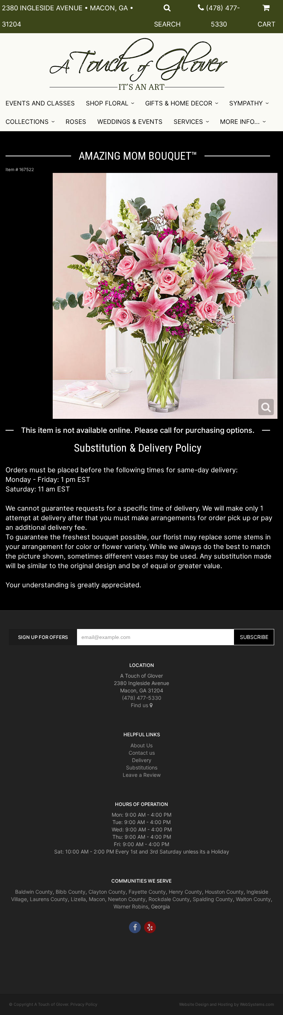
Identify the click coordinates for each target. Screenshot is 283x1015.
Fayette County (147, 892)
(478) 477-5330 (141, 698)
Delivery (141, 760)
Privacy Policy (83, 1004)
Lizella (78, 899)
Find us (140, 705)
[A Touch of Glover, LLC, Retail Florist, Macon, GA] (20, 955)
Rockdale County (169, 899)
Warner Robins (130, 906)
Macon (97, 899)
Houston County (224, 892)
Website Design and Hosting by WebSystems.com (226, 1004)
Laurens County (49, 899)
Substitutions (141, 767)
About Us (141, 745)
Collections (27, 121)
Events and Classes (40, 103)
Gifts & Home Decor (178, 103)
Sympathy (246, 103)
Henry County (185, 892)
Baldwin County (34, 892)
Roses (76, 121)
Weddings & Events (130, 121)
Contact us (142, 753)
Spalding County (213, 899)
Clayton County (107, 892)
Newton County (127, 899)
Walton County (253, 899)
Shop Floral (107, 103)
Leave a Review (142, 775)
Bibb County (70, 892)
